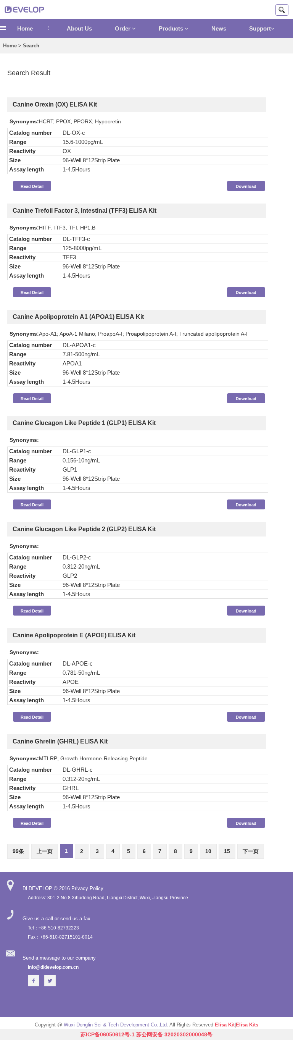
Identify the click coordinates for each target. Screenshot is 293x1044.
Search (31, 45)
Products (172, 28)
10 (208, 851)
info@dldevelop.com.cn (53, 967)
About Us (79, 28)
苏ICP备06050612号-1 (107, 1034)
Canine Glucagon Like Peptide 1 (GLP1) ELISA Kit (84, 423)
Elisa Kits (247, 1025)
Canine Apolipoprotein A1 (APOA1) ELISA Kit (78, 317)
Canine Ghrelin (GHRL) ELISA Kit (60, 741)
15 (227, 851)
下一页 (251, 851)
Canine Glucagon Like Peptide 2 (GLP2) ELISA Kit (84, 529)
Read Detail (32, 186)
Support (260, 28)
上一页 (45, 851)
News (218, 28)
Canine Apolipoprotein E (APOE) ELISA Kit (74, 635)
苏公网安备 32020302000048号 (174, 1034)
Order (123, 28)
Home (25, 28)
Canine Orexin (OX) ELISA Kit (55, 104)
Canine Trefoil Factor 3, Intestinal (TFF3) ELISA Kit (84, 210)
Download (246, 186)
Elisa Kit (225, 1025)
